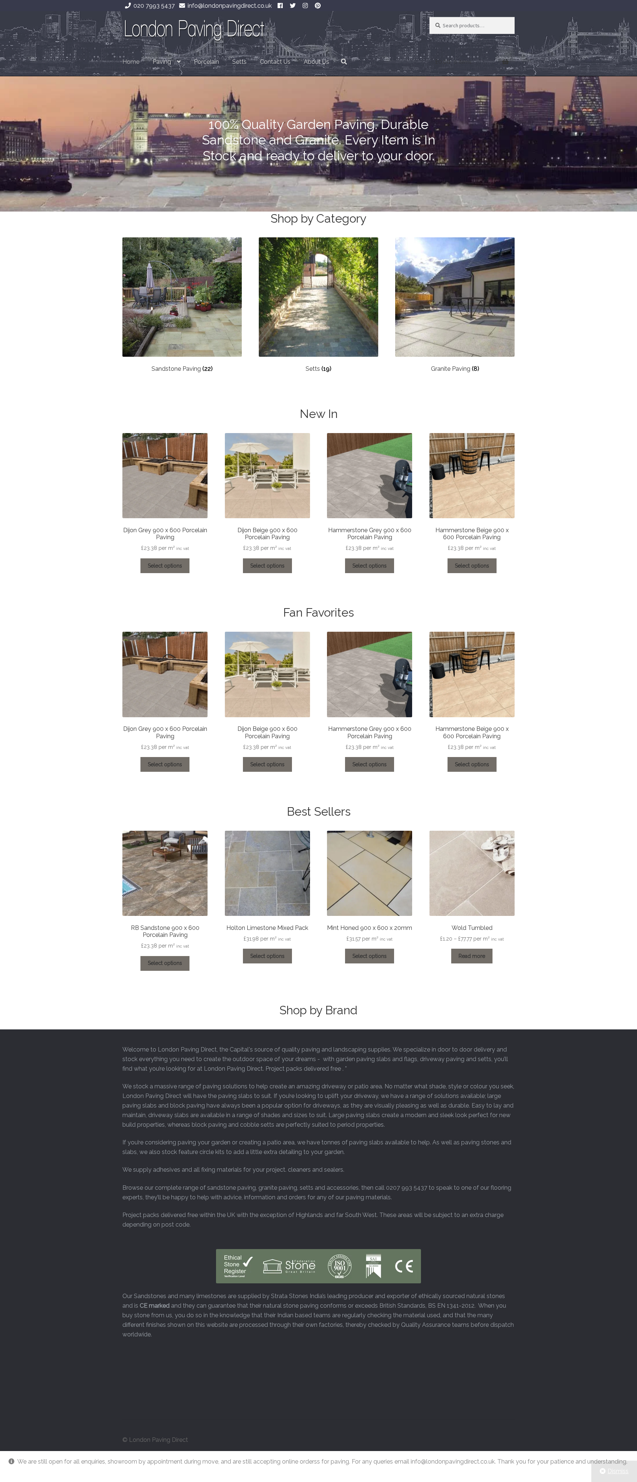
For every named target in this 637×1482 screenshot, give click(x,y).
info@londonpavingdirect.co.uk (230, 5)
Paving (162, 61)
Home (130, 61)
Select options (165, 566)
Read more (472, 956)
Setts (239, 61)
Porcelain (206, 61)
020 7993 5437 (154, 5)
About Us (316, 61)
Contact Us (275, 61)
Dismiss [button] (618, 1471)
